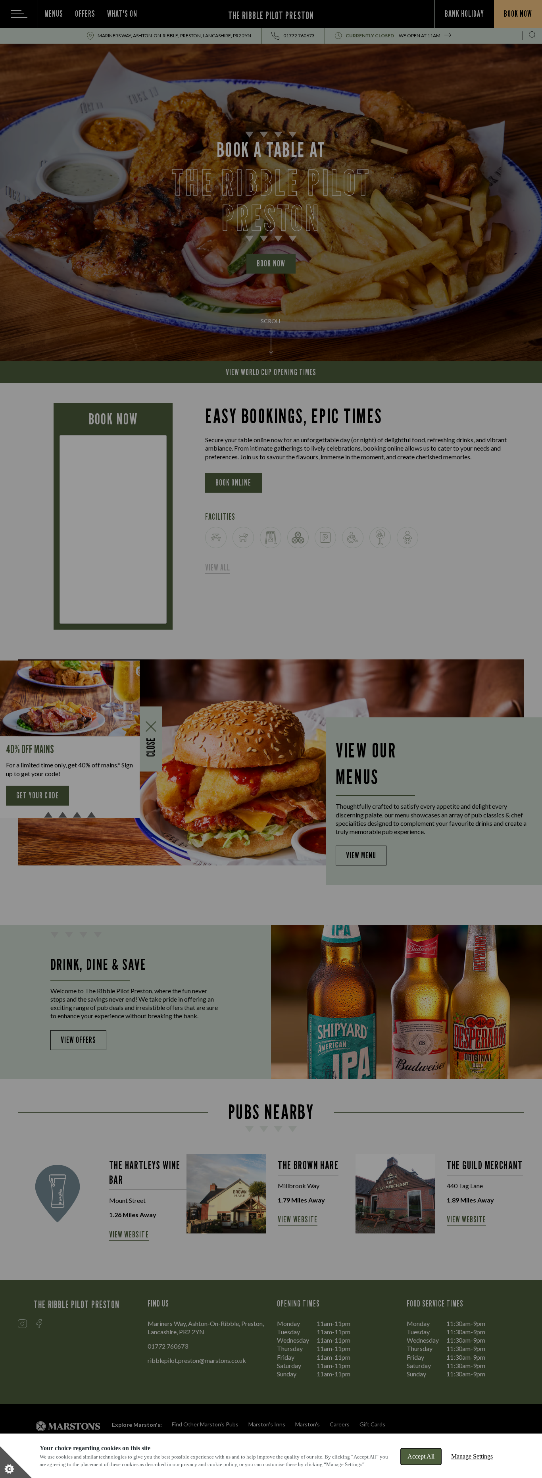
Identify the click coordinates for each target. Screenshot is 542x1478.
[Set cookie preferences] (16, 1462)
